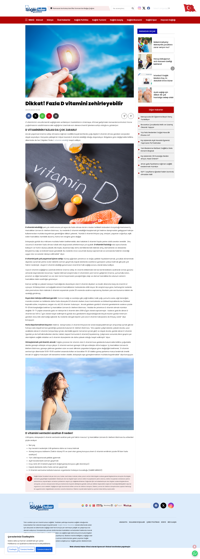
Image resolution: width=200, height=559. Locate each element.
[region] (30, 543)
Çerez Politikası (153, 522)
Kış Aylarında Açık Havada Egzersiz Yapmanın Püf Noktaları (155, 141)
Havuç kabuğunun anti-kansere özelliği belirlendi (163, 61)
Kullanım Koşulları (137, 522)
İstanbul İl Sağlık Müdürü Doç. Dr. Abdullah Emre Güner (163, 78)
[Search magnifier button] (132, 8)
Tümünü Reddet (27, 549)
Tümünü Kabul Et (44, 549)
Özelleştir (13, 549)
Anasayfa (123, 522)
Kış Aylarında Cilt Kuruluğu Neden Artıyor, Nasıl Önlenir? (155, 157)
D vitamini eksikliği (60, 140)
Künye (163, 522)
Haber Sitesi (85, 547)
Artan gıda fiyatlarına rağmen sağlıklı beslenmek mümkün (156, 165)
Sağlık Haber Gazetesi (66, 525)
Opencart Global (104, 547)
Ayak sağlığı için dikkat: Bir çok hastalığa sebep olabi (163, 95)
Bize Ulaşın (172, 522)
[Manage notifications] (194, 546)
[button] (173, 68)
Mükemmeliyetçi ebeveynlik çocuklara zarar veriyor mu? (163, 45)
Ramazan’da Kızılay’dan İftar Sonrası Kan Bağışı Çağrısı (73, 8)
